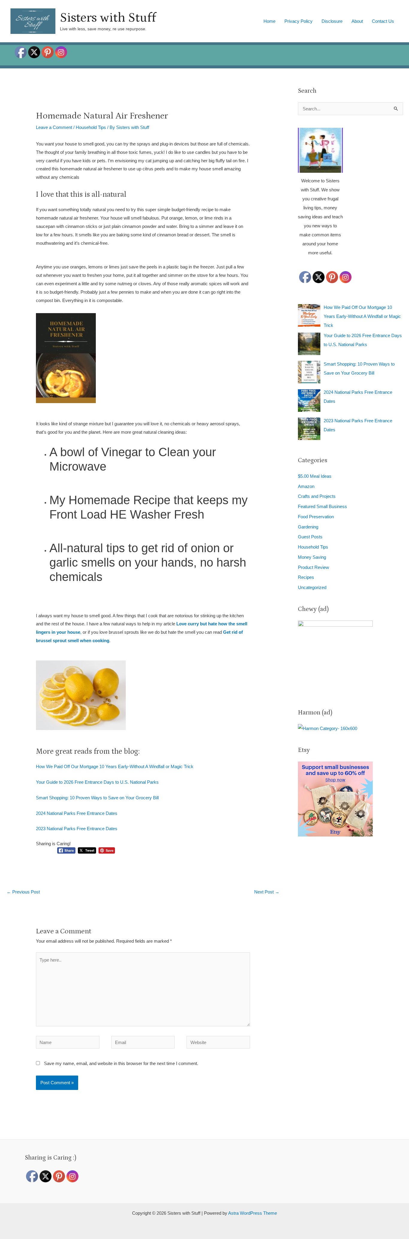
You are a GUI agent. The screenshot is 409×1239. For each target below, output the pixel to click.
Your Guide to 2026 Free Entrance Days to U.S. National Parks (97, 782)
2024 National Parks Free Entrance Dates (76, 813)
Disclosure (332, 21)
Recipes (306, 577)
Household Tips (91, 127)
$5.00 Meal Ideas (314, 476)
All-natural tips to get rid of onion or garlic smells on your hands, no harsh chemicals (147, 562)
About (357, 21)
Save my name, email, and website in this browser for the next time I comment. (121, 1063)
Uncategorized (312, 587)
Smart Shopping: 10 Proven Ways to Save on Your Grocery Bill (97, 797)
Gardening (308, 526)
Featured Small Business (322, 506)
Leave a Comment (54, 127)
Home (269, 21)
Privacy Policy (298, 21)
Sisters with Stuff (108, 17)
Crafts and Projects (317, 496)
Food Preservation (316, 516)
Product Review (313, 567)
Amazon (306, 486)
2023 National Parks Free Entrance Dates (76, 828)
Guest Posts (310, 536)
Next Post (266, 891)
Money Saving (312, 557)
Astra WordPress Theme (252, 1213)
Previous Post (23, 891)
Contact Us (383, 21)
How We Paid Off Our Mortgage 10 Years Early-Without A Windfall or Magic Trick (114, 766)
